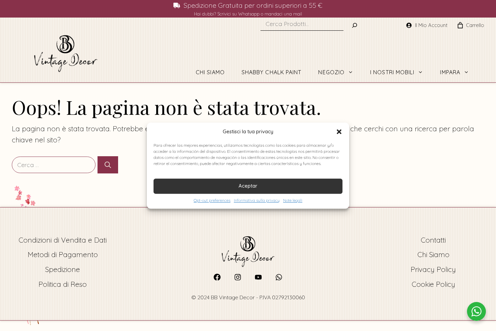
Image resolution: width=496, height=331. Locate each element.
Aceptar (248, 186)
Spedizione (62, 269)
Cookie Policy (433, 284)
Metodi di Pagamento (63, 254)
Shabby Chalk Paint (272, 72)
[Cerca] (108, 164)
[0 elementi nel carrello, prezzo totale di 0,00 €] (460, 25)
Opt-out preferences (212, 200)
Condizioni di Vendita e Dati (63, 240)
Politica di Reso (62, 284)
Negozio (331, 72)
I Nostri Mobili (392, 72)
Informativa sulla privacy (257, 200)
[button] (339, 131)
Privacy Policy (433, 269)
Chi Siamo (210, 72)
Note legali (292, 200)
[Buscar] (354, 25)
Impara (450, 72)
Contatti (433, 240)
